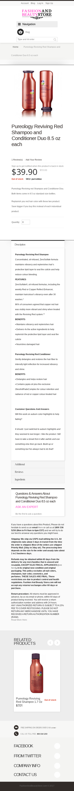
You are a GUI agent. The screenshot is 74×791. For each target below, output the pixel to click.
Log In (40, 3)
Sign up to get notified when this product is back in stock (38, 166)
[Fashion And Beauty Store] (37, 14)
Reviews (19, 471)
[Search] (55, 39)
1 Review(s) (17, 160)
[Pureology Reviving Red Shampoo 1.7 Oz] (37, 673)
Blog (33, 3)
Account (25, 3)
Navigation (28, 24)
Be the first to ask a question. (28, 514)
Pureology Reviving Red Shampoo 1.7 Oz (29, 700)
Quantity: (16, 222)
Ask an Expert (26, 507)
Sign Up (49, 3)
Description (20, 244)
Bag (27, 32)
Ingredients (20, 479)
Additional (20, 464)
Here (40, 527)
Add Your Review (34, 160)
